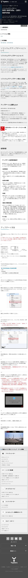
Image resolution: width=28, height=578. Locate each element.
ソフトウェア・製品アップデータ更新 (11, 21)
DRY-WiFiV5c (3, 42)
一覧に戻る (24, 25)
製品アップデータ (5, 461)
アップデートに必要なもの (11, 86)
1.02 (2, 36)
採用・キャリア (24, 566)
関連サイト (13, 551)
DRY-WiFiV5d (10, 42)
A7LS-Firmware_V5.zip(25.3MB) (10, 268)
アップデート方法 (5, 88)
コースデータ (4, 524)
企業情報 (3, 566)
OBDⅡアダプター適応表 (6, 473)
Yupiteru (4, 19)
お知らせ (8, 566)
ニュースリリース (15, 566)
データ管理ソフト (5, 530)
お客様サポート (10, 19)
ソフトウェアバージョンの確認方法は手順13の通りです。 (12, 67)
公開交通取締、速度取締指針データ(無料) (10, 475)
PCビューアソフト (5, 457)
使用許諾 (20, 86)
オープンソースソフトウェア (7, 463)
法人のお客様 (14, 568)
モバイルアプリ (5, 459)
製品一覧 (13, 545)
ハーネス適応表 (5, 505)
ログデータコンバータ (6, 483)
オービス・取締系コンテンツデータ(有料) (10, 477)
